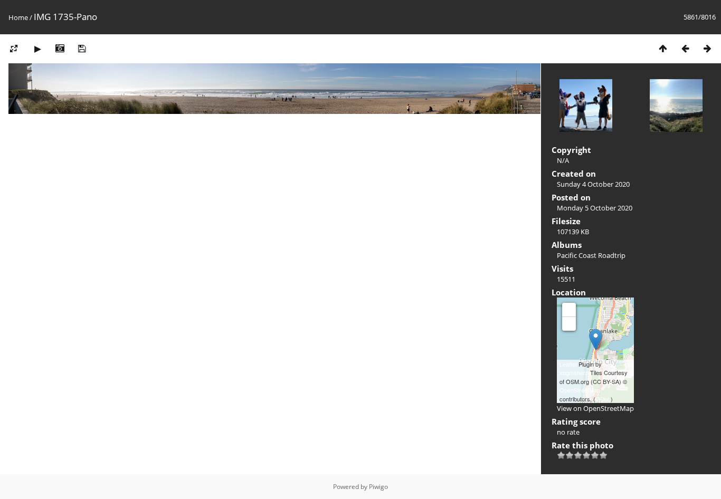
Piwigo (378, 486)
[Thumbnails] (663, 48)
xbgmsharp (574, 372)
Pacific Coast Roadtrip (591, 255)
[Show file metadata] (60, 48)
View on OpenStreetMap (595, 408)
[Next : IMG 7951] (707, 48)
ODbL (603, 399)
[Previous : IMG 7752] (685, 48)
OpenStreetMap (579, 390)
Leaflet (568, 364)
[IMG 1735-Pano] (595, 339)
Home (18, 17)
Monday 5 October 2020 (594, 208)
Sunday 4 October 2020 (593, 184)
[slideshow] (37, 48)
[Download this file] (82, 48)
